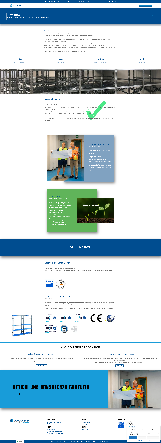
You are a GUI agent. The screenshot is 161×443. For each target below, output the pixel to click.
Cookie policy (86, 424)
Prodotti (106, 5)
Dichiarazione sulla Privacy (146, 440)
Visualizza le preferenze (152, 437)
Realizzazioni (122, 5)
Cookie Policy (138, 440)
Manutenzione (115, 5)
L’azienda (99, 5)
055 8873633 (52, 429)
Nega (142, 437)
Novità (129, 5)
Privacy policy (86, 422)
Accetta (133, 437)
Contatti (133, 5)
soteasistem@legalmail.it (56, 433)
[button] (158, 427)
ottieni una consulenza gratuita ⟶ (51, 390)
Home (95, 5)
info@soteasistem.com (55, 431)
